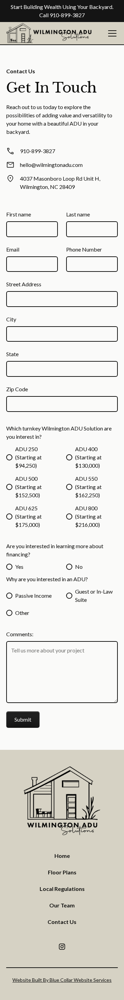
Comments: (19, 634)
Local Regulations (62, 888)
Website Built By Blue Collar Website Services (62, 980)
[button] (111, 33)
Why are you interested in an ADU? (47, 579)
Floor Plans (62, 872)
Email (12, 249)
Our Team (62, 905)
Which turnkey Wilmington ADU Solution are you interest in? (59, 432)
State (12, 354)
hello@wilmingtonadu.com (51, 164)
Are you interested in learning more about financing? (54, 550)
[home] (49, 33)
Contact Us (62, 921)
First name (18, 214)
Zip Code (17, 389)
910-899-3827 (67, 15)
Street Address (23, 284)
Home (62, 855)
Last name (78, 214)
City (11, 319)
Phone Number (84, 249)
